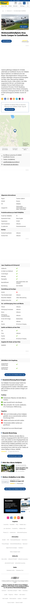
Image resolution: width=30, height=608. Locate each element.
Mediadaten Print (19, 570)
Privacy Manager (5, 543)
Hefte (14, 0)
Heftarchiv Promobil (12, 559)
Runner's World (11, 602)
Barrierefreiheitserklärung (15, 543)
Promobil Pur (15, 528)
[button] (15, 22)
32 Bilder (25, 26)
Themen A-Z (5, 532)
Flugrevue (11, 594)
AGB (8, 539)
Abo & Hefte (4, 559)
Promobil (25, 598)
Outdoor (19, 598)
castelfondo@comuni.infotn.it (11, 162)
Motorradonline (13, 598)
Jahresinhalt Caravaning (20, 563)
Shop (17, 524)
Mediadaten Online (11, 570)
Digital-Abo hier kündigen (11, 547)
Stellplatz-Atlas (22, 528)
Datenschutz (24, 539)
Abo (11, 0)
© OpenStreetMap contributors (26, 144)
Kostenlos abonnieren (11, 510)
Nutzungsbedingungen (15, 539)
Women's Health (19, 602)
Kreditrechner (13, 532)
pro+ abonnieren (7, 528)
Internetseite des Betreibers (10, 164)
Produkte (18, 0)
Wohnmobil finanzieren (22, 532)
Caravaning (6, 524)
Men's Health (5, 598)
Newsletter (12, 524)
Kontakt (4, 539)
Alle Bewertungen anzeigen (15, 456)
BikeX (20, 590)
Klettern (16, 594)
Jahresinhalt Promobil (9, 563)
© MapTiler (25, 143)
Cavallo (5, 594)
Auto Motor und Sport (12, 590)
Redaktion (21, 547)
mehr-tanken (22, 594)
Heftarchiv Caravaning (23, 559)
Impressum (25, 543)
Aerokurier (4, 590)
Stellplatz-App (23, 524)
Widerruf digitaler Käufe (15, 551)
